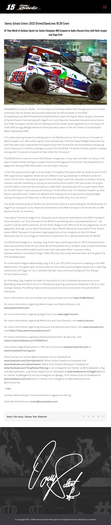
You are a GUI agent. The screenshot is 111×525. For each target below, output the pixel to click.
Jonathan (92, 519)
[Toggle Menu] (105, 7)
